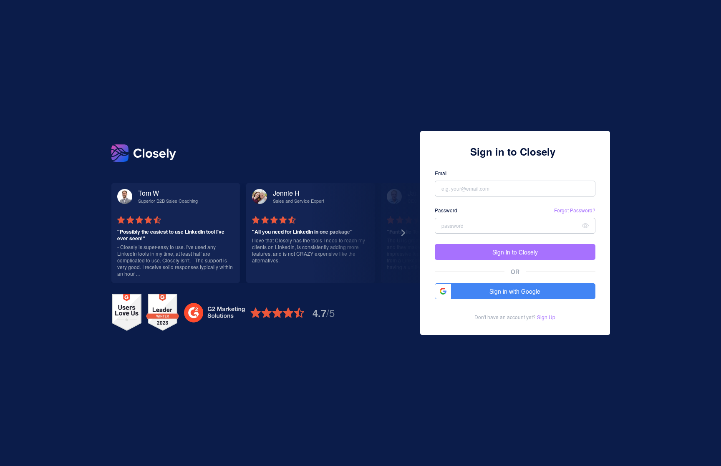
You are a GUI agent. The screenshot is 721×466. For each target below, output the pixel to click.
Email (441, 173)
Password (446, 210)
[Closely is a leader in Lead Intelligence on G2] (162, 312)
